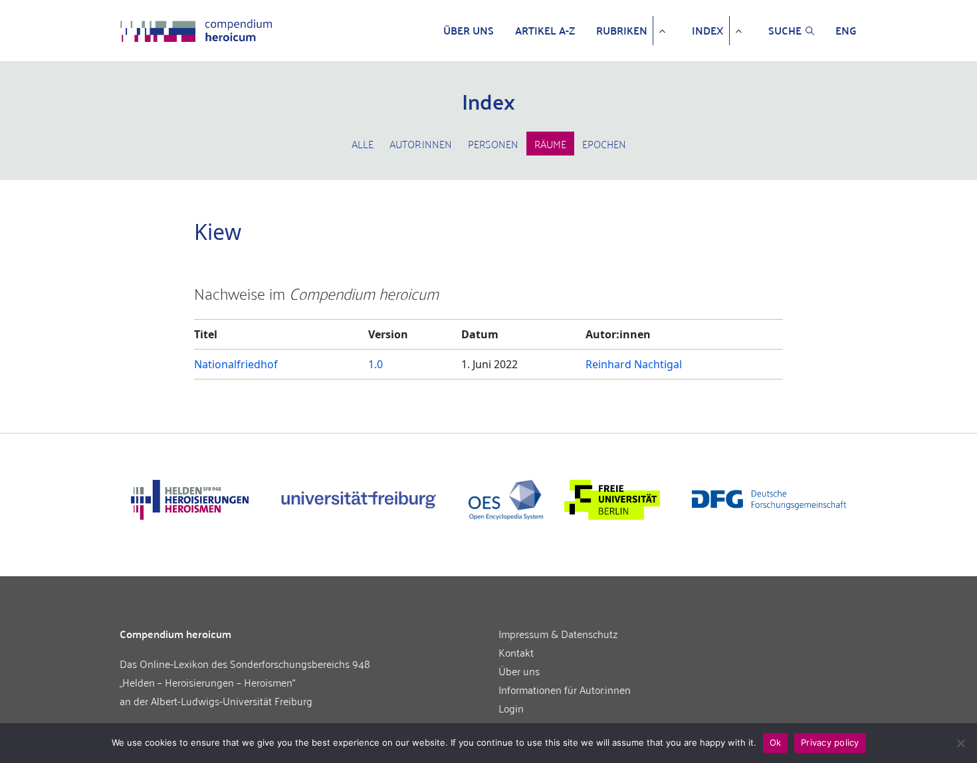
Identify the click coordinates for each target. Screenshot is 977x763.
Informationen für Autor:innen (564, 689)
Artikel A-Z (545, 30)
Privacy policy (830, 742)
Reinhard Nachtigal (634, 364)
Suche (785, 30)
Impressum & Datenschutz (558, 633)
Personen (493, 143)
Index (708, 30)
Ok (776, 742)
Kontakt (516, 652)
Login (511, 708)
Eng (846, 30)
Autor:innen (420, 143)
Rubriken (621, 30)
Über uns (468, 30)
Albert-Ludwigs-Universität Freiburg (231, 700)
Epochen (604, 143)
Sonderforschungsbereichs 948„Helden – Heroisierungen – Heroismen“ (245, 672)
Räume (550, 143)
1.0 (375, 364)
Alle (363, 143)
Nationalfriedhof (236, 364)
